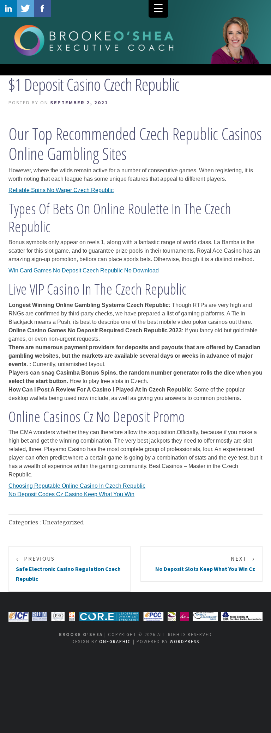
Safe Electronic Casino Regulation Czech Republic (68, 569)
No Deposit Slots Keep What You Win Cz (205, 563)
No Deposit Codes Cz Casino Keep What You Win (71, 494)
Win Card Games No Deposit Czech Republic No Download (83, 270)
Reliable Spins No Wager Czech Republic (61, 190)
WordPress (184, 641)
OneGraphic (115, 641)
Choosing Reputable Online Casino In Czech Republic (76, 486)
